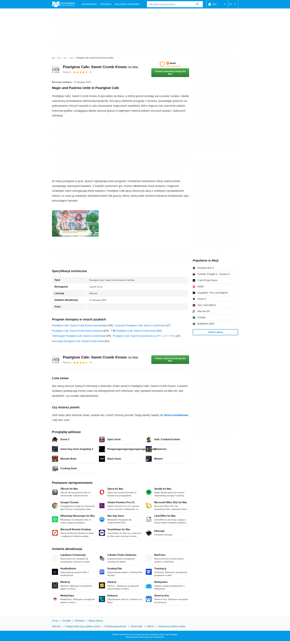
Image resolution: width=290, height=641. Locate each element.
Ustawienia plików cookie (171, 626)
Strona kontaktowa (176, 415)
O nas (55, 620)
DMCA (150, 626)
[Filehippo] (63, 4)
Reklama (80, 620)
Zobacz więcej (215, 332)
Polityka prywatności (116, 626)
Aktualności (89, 4)
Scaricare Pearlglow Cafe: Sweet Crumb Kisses (140, 325)
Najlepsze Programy (127, 4)
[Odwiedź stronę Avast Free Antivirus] (170, 64)
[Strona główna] (53, 58)
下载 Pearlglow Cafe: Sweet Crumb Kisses (133, 330)
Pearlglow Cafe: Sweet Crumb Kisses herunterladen (80, 325)
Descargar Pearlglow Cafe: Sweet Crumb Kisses (78, 341)
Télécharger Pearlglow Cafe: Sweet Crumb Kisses (79, 336)
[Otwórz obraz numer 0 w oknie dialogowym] (75, 223)
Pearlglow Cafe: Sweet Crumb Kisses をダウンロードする (144, 336)
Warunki (56, 626)
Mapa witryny (96, 620)
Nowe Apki (136, 626)
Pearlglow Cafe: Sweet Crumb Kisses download (77, 330)
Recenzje (105, 4)
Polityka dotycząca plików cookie (82, 626)
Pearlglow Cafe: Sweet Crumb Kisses (101, 67)
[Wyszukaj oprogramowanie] (197, 4)
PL (230, 4)
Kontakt (67, 620)
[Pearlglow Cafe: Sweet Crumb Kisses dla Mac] (55, 69)
